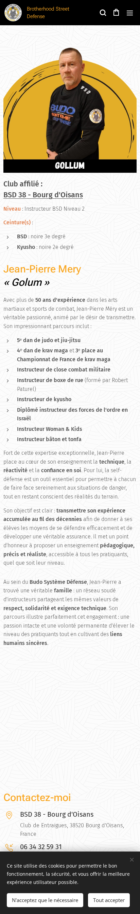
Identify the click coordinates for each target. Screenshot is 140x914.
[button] (102, 12)
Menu (130, 12)
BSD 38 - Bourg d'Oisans (43, 195)
